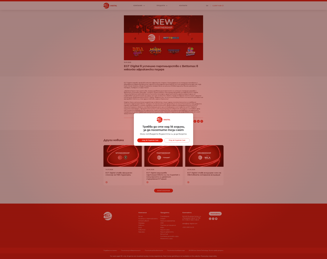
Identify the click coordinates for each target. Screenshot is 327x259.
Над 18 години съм (150, 140)
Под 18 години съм (177, 140)
